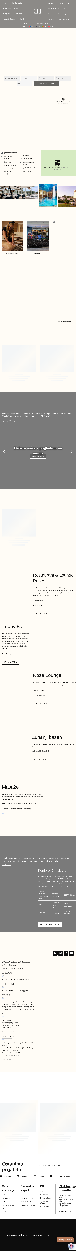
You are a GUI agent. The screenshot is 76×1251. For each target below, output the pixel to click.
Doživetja (60, 3)
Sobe (67, 3)
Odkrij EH (22, 19)
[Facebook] (55, 953)
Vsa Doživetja (18, 14)
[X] (51, 1176)
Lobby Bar (51, 14)
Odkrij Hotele (7, 14)
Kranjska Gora (6, 1198)
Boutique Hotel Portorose (56, 170)
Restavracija (66, 8)
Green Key (64, 167)
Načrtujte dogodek (27, 1201)
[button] (3, 420)
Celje (3, 1201)
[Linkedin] (66, 953)
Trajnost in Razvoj (46, 1198)
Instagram (24, 1176)
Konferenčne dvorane (28, 1198)
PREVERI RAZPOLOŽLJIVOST (46, 84)
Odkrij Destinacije (16, 3)
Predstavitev (25, 1195)
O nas (42, 1191)
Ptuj (3, 1208)
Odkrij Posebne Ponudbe (10, 8)
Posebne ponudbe (53, 8)
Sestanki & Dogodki (9, 19)
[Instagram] (60, 953)
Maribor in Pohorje (8, 1205)
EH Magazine (44, 1201)
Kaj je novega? (44, 1206)
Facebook (7, 1176)
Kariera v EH (44, 1194)
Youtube (67, 1176)
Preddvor (5, 1212)
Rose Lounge (62, 14)
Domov (5, 3)
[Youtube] (71, 953)
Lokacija (51, 3)
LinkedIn (41, 1176)
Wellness (51, 19)
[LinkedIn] (35, 1176)
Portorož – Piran (7, 1195)
